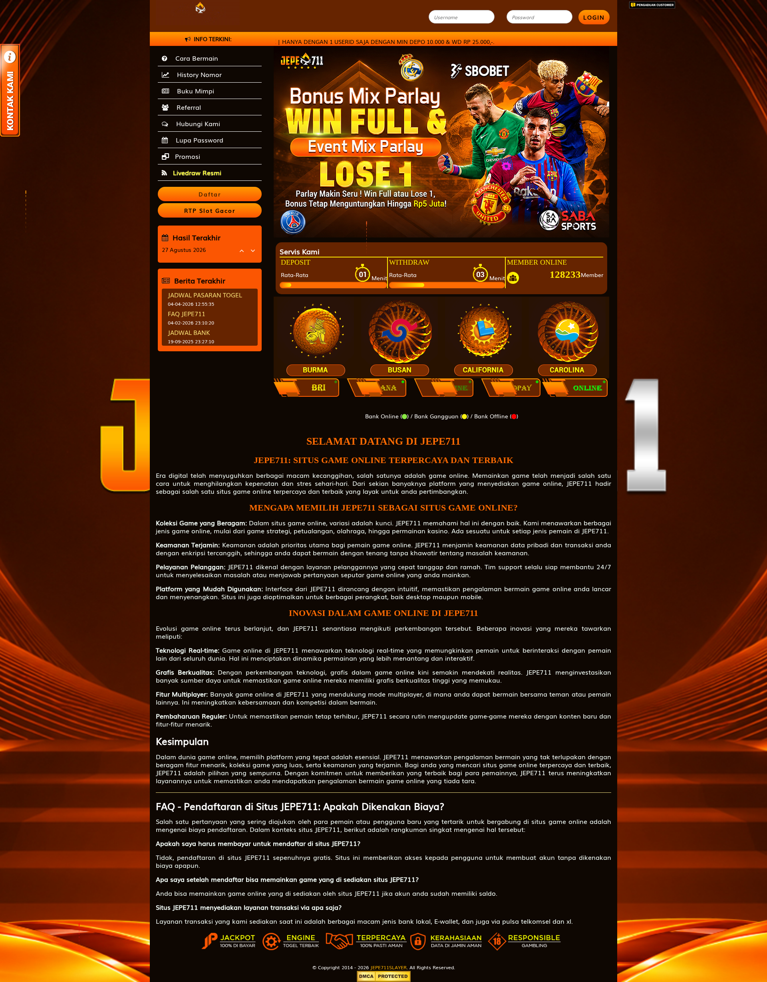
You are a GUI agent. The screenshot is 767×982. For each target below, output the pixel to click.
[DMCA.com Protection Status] (384, 975)
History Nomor (197, 74)
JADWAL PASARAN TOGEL (205, 294)
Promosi (186, 156)
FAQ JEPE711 (186, 313)
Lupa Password (197, 140)
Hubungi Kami (196, 123)
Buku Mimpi (193, 90)
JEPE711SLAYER (388, 967)
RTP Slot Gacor (209, 210)
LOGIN (594, 17)
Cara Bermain (194, 58)
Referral (187, 107)
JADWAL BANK (189, 332)
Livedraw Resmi (196, 172)
